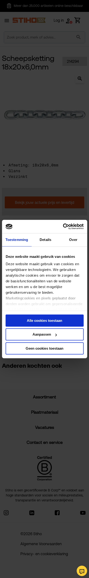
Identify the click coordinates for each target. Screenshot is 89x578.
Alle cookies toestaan (44, 320)
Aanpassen (42, 334)
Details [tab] (45, 240)
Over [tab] (73, 240)
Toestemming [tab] (16, 240)
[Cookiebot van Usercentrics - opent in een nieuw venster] (63, 226)
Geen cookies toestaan (44, 348)
